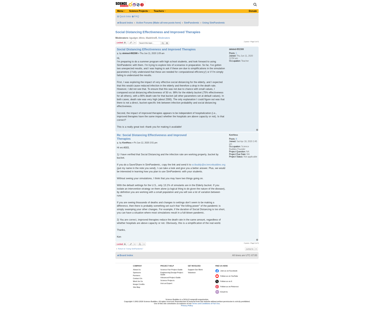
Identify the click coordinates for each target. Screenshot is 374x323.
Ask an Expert (166, 283)
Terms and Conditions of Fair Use (206, 304)
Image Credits (139, 284)
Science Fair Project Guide (171, 270)
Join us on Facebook (228, 271)
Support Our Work (195, 270)
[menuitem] (135, 16)
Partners (136, 276)
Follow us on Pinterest (229, 287)
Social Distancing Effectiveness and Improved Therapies (157, 32)
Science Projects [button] (138, 11)
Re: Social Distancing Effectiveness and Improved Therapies (152, 136)
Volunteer (192, 273)
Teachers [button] (159, 11)
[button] (255, 4)
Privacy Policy (187, 306)
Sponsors (137, 273)
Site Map (136, 287)
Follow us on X (226, 281)
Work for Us (138, 281)
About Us (137, 270)
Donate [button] (253, 11)
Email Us (224, 292)
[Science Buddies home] (130, 4)
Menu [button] (120, 11)
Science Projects (167, 280)
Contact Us (137, 278)
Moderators (164, 38)
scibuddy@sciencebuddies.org (208, 164)
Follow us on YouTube (229, 276)
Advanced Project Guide (170, 278)
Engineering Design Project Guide (171, 274)
